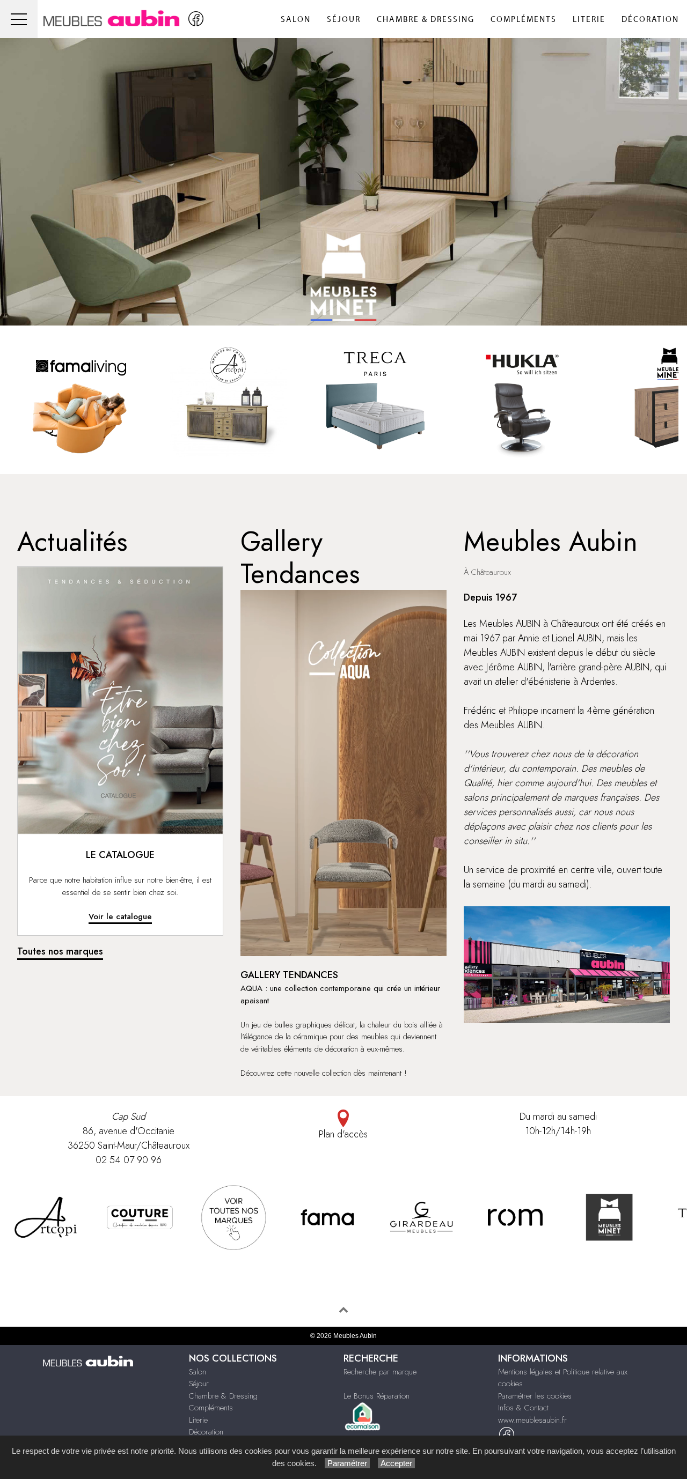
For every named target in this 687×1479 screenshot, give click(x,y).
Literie (589, 19)
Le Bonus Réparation (377, 1396)
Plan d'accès (343, 1134)
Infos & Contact (523, 1408)
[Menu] (19, 19)
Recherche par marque (380, 1372)
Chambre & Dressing (425, 19)
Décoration (650, 19)
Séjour (344, 19)
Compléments (524, 19)
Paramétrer (347, 1463)
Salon (296, 19)
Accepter (396, 1463)
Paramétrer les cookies (535, 1396)
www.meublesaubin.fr (532, 1420)
